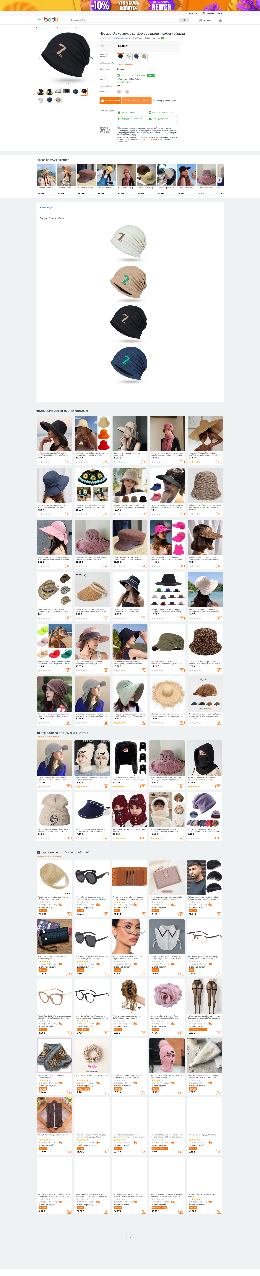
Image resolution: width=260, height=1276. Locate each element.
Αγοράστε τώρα (110, 100)
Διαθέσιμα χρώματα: (104, 55)
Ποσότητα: (104, 91)
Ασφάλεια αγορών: (107, 111)
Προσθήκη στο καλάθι (137, 100)
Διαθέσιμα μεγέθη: (107, 63)
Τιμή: (102, 46)
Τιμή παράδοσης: (106, 86)
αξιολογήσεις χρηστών (121, 38)
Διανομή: (103, 79)
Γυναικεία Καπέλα (72, 28)
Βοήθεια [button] (191, 13)
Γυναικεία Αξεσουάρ (56, 28)
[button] (39, 19)
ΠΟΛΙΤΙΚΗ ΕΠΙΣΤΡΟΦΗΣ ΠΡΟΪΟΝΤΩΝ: (105, 130)
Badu (38, 28)
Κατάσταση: (104, 69)
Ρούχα (45, 28)
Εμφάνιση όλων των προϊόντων (49, 737)
